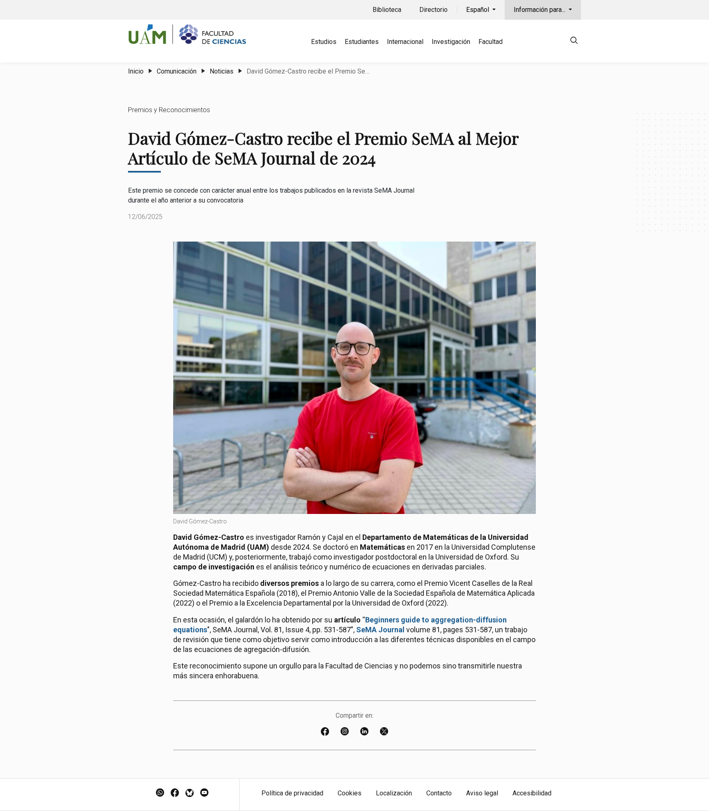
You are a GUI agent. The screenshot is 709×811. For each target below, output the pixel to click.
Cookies (349, 793)
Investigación (451, 42)
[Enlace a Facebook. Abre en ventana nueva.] (175, 793)
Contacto (439, 793)
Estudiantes (362, 42)
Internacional (405, 42)
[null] (574, 41)
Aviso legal (482, 793)
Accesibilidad (531, 793)
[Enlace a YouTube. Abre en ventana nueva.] (204, 793)
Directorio (433, 10)
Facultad (490, 42)
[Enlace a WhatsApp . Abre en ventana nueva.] (160, 793)
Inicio (136, 71)
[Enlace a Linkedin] (364, 732)
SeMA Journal (380, 629)
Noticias (221, 71)
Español (478, 10)
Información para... (540, 10)
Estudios (323, 42)
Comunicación (177, 71)
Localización (394, 793)
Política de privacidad (292, 793)
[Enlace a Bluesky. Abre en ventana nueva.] (189, 793)
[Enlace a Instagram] (345, 732)
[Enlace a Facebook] (325, 732)
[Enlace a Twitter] (384, 732)
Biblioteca (387, 10)
